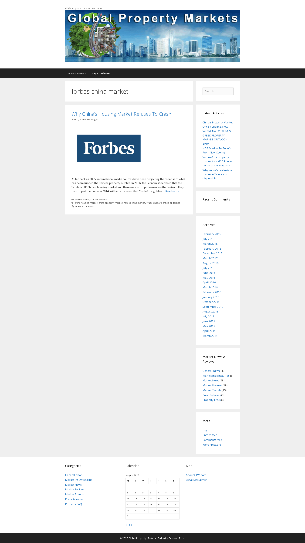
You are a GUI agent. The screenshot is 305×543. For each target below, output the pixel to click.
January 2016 (211, 297)
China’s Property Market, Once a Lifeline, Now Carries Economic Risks (218, 126)
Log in (206, 430)
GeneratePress (177, 538)
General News (211, 371)
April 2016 (209, 282)
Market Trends (212, 390)
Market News (82, 199)
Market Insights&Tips (216, 375)
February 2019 (212, 234)
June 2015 (209, 321)
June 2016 (209, 273)
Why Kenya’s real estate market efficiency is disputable (217, 174)
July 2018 (208, 239)
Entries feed (210, 435)
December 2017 (212, 253)
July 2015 (208, 316)
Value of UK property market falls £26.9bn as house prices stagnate (217, 161)
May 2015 (209, 326)
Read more (172, 191)
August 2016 (211, 263)
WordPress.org (212, 444)
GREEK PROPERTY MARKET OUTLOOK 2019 (215, 139)
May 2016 (209, 277)
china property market (111, 202)
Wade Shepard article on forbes (163, 202)
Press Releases (212, 395)
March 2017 (210, 258)
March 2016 (210, 287)
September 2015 (213, 307)
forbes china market (134, 202)
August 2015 (211, 311)
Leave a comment (84, 206)
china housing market (86, 202)
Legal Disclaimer (101, 73)
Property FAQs (212, 400)
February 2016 (212, 292)
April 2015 (209, 331)
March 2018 (210, 243)
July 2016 (208, 268)
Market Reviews (98, 199)
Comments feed (212, 440)
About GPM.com (77, 73)
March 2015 (210, 336)
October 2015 (211, 302)
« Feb (128, 524)
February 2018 (212, 248)
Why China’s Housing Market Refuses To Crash (121, 114)
